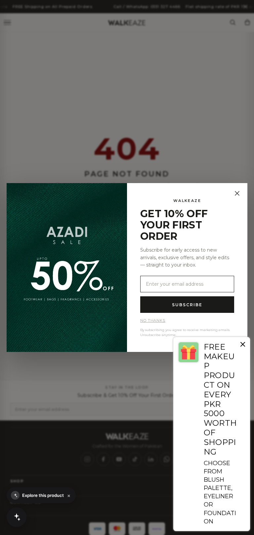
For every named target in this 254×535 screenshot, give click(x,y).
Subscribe (187, 304)
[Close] (237, 193)
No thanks (152, 320)
